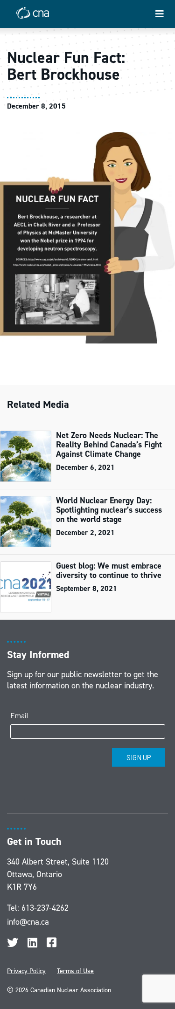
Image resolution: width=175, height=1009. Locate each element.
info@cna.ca (28, 921)
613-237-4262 (45, 907)
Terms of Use (75, 971)
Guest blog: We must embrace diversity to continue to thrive (108, 570)
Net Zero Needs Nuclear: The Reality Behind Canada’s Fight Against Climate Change (109, 445)
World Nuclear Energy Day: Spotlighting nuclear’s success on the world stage (109, 510)
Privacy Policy (26, 971)
